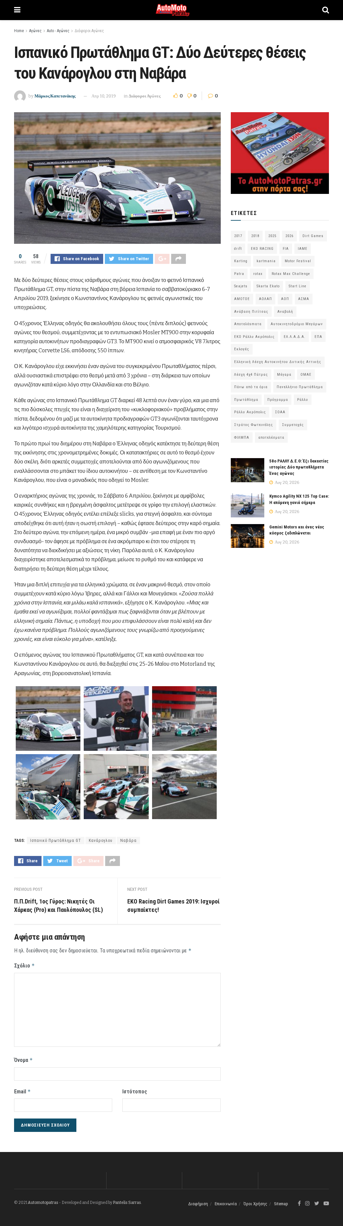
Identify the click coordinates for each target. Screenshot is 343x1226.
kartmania (266, 261)
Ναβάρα (128, 840)
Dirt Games (313, 236)
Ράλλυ (302, 400)
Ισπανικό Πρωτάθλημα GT (55, 840)
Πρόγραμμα (277, 400)
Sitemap (281, 1203)
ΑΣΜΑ (303, 299)
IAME (302, 248)
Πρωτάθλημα (246, 400)
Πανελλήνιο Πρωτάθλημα (300, 387)
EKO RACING (262, 248)
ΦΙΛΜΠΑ (241, 437)
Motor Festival (298, 261)
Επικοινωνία (226, 1203)
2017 (238, 236)
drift (238, 248)
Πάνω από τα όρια (251, 387)
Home (19, 30)
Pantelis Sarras (127, 1202)
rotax (258, 274)
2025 (272, 236)
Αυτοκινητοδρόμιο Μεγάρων (297, 324)
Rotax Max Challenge (291, 274)
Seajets (241, 286)
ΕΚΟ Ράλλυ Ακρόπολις (254, 337)
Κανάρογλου (101, 840)
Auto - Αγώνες (58, 30)
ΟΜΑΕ (306, 374)
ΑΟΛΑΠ (265, 299)
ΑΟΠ (285, 299)
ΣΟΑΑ (280, 412)
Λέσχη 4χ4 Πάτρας (251, 374)
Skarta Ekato (268, 286)
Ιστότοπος (134, 1091)
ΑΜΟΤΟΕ (242, 299)
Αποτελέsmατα (248, 324)
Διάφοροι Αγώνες (89, 30)
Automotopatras (43, 1202)
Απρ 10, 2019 (103, 95)
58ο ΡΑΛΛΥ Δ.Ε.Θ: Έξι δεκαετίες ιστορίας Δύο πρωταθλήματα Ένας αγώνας (299, 467)
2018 (255, 236)
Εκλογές (241, 349)
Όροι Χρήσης (255, 1203)
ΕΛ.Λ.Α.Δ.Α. (294, 337)
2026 (289, 236)
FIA (286, 248)
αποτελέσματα (271, 437)
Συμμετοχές (293, 425)
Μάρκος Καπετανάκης (55, 95)
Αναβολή (285, 311)
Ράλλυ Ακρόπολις (250, 412)
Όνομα (23, 1060)
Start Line (297, 286)
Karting (241, 261)
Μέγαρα (284, 374)
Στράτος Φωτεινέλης (253, 425)
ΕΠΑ (318, 337)
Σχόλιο (24, 965)
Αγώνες (35, 30)
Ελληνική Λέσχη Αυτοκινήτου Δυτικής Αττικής (277, 362)
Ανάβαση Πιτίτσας (251, 311)
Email (22, 1091)
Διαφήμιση (198, 1203)
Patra (239, 274)
